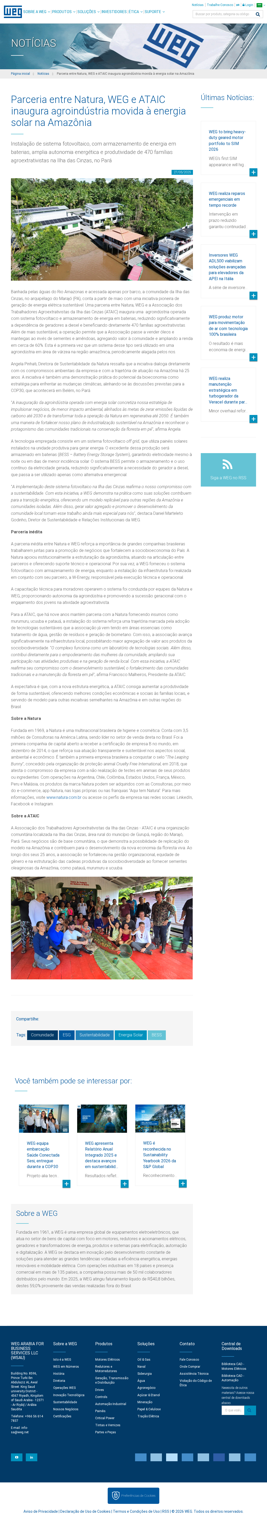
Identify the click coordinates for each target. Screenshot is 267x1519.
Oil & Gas (143, 1359)
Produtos (62, 12)
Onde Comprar (190, 1366)
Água (141, 1381)
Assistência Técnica (194, 1374)
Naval (141, 1366)
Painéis (100, 1411)
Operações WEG (64, 1388)
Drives (99, 1390)
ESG (67, 1034)
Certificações (62, 1416)
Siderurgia (144, 1374)
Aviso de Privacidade (40, 1511)
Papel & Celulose (149, 1409)
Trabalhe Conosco (220, 5)
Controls (101, 1397)
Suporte (153, 12)
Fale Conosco (189, 1359)
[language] (261, 5)
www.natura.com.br (63, 797)
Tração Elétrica (148, 1416)
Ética (134, 12)
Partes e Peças (105, 1432)
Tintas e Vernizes (107, 1425)
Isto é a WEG (62, 1359)
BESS (157, 1034)
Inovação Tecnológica (68, 1395)
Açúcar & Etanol (148, 1395)
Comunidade (42, 1034)
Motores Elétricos (107, 1359)
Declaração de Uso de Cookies (85, 1511)
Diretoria (59, 1381)
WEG (11, 12)
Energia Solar (131, 1034)
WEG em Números (66, 1366)
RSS (165, 1511)
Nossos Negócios (65, 1409)
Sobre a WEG (34, 12)
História (58, 1374)
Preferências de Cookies (138, 1496)
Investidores (114, 12)
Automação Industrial (110, 1404)
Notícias (198, 5)
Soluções (86, 12)
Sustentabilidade (95, 1034)
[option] (44, 1141)
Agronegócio (146, 1388)
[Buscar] (258, 14)
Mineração (144, 1402)
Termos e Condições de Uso (136, 1511)
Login (249, 5)
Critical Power (104, 1418)
